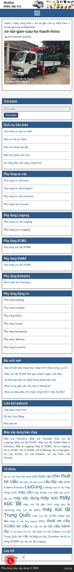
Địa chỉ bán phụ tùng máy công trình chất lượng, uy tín (36, 367)
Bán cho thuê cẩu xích (17, 155)
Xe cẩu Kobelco (35, 454)
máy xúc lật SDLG (28, 510)
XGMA (14, 541)
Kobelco (8, 487)
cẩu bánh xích (36, 482)
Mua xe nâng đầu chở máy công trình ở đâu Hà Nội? (35, 391)
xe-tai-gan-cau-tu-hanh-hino (32, 31)
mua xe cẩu (58, 487)
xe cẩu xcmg (27, 536)
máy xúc (49, 497)
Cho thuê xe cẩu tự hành (18, 131)
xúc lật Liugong (37, 541)
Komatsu (19, 487)
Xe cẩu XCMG (13, 454)
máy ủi (14, 521)
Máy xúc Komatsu (15, 438)
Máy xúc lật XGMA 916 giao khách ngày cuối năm (33, 373)
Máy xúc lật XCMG (25, 442)
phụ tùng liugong (28, 521)
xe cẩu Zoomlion (48, 536)
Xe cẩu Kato (55, 454)
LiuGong (33, 486)
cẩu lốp (50, 481)
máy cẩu (25, 492)
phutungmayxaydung (19, 36)
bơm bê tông (23, 476)
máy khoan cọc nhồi (46, 492)
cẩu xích (63, 482)
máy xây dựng (26, 498)
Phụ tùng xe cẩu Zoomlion (19, 196)
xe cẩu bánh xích (18, 532)
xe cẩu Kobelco (52, 531)
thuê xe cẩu (58, 520)
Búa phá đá (10, 423)
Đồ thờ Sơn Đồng (14, 416)
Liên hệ (68, 568)
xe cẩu (22, 526)
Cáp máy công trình (15, 409)
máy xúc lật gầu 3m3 (37, 504)
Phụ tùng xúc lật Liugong (18, 221)
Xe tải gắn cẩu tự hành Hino (51, 23)
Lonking (47, 487)
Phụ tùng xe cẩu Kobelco (18, 188)
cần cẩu (23, 482)
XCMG (9, 526)
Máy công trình (22, 23)
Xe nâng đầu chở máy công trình (22, 162)
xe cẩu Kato (35, 531)
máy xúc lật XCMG (45, 516)
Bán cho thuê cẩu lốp (16, 147)
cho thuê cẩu (41, 476)
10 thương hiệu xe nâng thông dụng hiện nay (30, 379)
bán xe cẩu (9, 476)
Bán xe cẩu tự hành (15, 139)
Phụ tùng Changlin (14, 307)
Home (7, 23)
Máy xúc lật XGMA (49, 442)
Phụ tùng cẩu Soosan (16, 204)
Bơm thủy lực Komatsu (17, 282)
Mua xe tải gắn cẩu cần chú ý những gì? (28, 385)
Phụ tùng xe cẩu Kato (16, 180)
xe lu (63, 536)
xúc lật (23, 541)
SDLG (41, 521)
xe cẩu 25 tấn (38, 526)
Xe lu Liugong (61, 446)
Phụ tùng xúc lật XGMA (17, 264)
